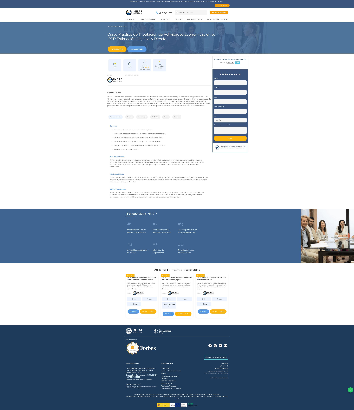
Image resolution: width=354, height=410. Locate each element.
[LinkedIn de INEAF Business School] (220, 346)
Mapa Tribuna (208, 396)
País (215, 116)
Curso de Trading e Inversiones (146, 1)
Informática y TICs (167, 383)
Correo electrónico (219, 106)
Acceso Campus (222, 5)
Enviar (230, 138)
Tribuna (178, 19)
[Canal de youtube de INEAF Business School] (225, 346)
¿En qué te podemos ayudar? (222, 125)
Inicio (109, 26)
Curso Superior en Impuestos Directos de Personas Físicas (211, 278)
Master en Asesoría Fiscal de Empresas (139, 380)
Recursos (165, 19)
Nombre (216, 78)
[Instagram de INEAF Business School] (215, 346)
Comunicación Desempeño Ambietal (138, 396)
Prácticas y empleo (194, 19)
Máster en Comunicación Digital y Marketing (168, 1)
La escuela (130, 19)
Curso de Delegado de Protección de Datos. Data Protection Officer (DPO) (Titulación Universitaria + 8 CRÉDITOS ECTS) (141, 370)
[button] (116, 117)
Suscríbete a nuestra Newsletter (216, 357)
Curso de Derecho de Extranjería (214, 1)
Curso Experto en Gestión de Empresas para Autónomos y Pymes (177, 278)
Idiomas (163, 373)
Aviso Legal (189, 394)
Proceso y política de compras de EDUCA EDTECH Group (172, 396)
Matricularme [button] (117, 49)
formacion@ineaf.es (221, 368)
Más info (133, 311)
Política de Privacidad (176, 394)
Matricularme (148, 311)
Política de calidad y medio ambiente (206, 394)
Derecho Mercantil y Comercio (171, 389)
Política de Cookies (161, 394)
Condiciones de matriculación (144, 394)
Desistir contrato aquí (133, 384)
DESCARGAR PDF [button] (137, 49)
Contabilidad (165, 368)
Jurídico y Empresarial (168, 381)
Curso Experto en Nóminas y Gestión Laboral (193, 1)
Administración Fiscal (119, 26)
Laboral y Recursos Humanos (171, 371)
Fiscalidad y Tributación (169, 386)
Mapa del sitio (198, 396)
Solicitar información (219, 12)
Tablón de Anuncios (221, 396)
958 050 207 (165, 12)
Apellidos (216, 87)
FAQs (177, 399)
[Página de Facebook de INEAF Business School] (210, 346)
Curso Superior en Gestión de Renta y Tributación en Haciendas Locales (141, 278)
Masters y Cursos (148, 19)
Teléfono (216, 97)
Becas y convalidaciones (217, 19)
